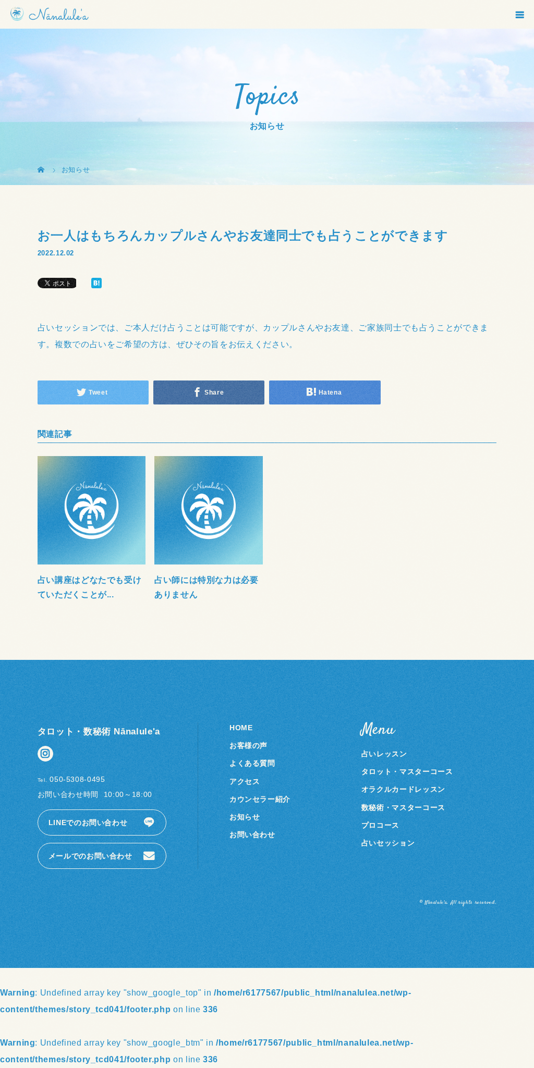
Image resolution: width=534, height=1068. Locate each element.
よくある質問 (252, 763)
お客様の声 (248, 745)
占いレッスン (384, 754)
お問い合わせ (252, 834)
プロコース (380, 825)
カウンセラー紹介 (259, 799)
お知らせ (244, 817)
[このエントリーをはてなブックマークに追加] (96, 283)
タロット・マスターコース (407, 771)
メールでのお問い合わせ (90, 856)
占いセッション (388, 843)
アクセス (244, 781)
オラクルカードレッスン (403, 789)
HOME (241, 727)
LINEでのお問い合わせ (88, 822)
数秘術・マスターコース (403, 807)
